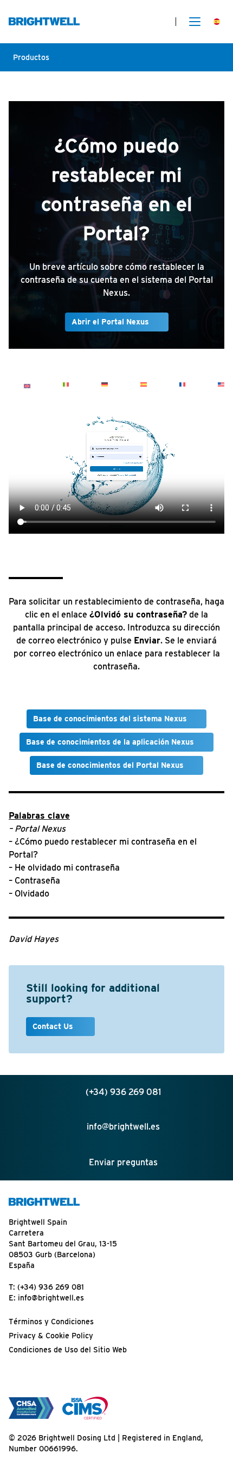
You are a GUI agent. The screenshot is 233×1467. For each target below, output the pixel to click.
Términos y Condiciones (51, 1321)
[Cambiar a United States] (221, 384)
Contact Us (54, 1026)
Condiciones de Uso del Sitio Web (68, 1349)
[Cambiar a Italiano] (66, 384)
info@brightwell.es (51, 1297)
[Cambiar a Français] (182, 384)
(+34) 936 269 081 (50, 1287)
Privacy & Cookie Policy (51, 1335)
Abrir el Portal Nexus (110, 321)
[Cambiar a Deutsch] (104, 384)
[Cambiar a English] (27, 385)
